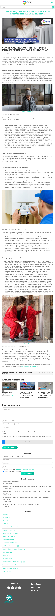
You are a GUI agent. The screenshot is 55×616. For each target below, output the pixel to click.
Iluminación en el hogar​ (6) (10, 543)
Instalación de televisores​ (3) (11, 546)
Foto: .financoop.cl (27, 111)
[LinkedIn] (19, 587)
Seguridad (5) (6, 555)
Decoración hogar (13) (9, 530)
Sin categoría (12, 53)
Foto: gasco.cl (27, 343)
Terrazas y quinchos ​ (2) (9, 571)
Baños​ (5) (5, 514)
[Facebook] (8, 587)
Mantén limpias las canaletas (29, 366)
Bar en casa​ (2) (7, 517)
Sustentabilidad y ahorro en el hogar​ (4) (14, 561)
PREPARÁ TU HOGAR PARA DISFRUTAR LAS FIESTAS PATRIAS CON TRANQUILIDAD (27, 486)
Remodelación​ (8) (8, 552)
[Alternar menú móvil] (2, 2)
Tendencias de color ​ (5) (9, 565)
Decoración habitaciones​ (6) (10, 527)
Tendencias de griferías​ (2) (10, 568)
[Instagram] (16, 587)
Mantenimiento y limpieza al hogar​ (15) (14, 549)
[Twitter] (12, 587)
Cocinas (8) (6, 523)
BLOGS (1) (5, 520)
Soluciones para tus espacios (11, 481)
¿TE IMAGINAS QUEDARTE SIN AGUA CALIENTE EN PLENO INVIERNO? (23, 504)
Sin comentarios (19, 53)
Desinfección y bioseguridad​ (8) (11, 533)
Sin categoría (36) (8, 558)
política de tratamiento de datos (25, 469)
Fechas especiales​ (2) (9, 539)
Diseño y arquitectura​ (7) (9, 536)
